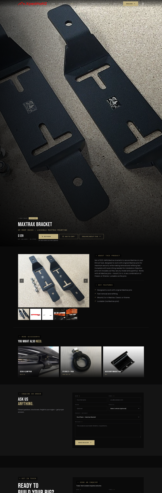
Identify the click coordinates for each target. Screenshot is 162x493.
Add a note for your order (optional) (49, 240)
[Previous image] (22, 281)
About (116, 4)
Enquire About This (90, 236)
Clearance (83, 4)
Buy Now (47, 236)
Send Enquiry (83, 442)
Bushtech (62, 4)
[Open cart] (143, 4)
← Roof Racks (23, 218)
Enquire (129, 4)
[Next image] (86, 281)
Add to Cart (70, 236)
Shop (72, 4)
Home (53, 4)
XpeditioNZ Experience (100, 4)
